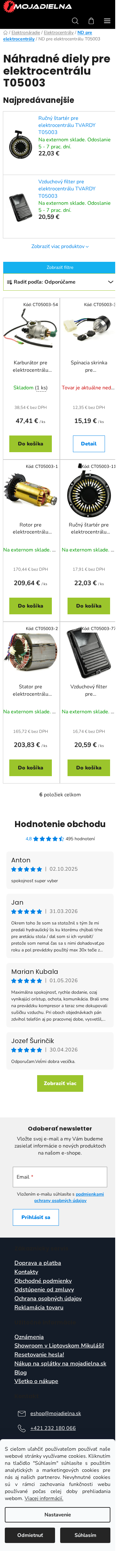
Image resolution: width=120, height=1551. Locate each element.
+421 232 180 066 (53, 1428)
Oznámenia (29, 1337)
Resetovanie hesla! (39, 1355)
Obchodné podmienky (43, 1281)
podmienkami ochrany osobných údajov (69, 1197)
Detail (89, 443)
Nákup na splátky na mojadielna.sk (60, 1364)
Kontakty (26, 1272)
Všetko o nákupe (36, 1381)
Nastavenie (57, 1514)
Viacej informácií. (44, 1498)
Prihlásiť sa (35, 1217)
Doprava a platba (37, 1263)
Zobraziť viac (60, 1083)
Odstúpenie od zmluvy (44, 1290)
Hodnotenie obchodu (60, 824)
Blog (20, 1373)
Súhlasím (85, 1535)
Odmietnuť (30, 1535)
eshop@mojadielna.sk (55, 1413)
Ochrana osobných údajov (48, 1299)
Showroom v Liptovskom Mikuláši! (59, 1346)
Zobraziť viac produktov (57, 246)
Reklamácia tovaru (38, 1308)
